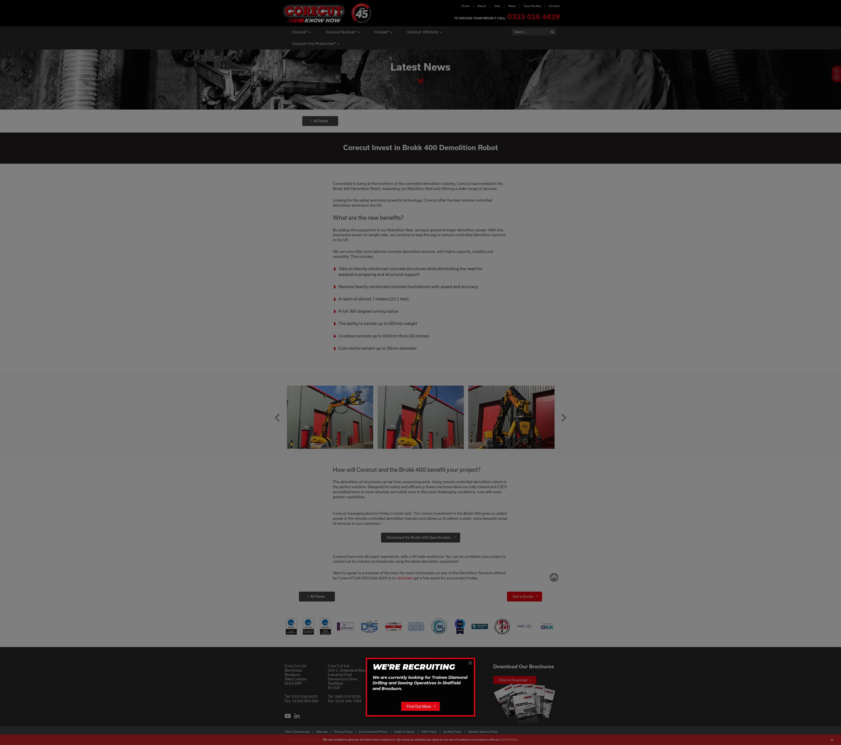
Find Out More (419, 706)
